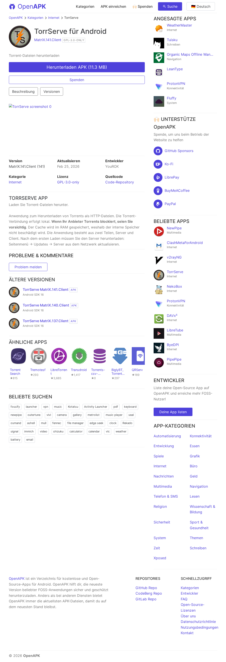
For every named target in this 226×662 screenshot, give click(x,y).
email (29, 439)
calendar (94, 431)
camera (62, 415)
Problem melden (28, 267)
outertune (34, 415)
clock (113, 423)
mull (43, 423)
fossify (15, 406)
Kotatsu (73, 406)
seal (131, 415)
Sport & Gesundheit (199, 525)
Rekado (127, 423)
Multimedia (163, 486)
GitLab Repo (146, 599)
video (43, 431)
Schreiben (198, 548)
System (160, 538)
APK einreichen (113, 6)
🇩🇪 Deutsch (200, 6)
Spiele (159, 456)
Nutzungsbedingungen (199, 627)
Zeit (157, 548)
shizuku (58, 431)
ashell (31, 423)
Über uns (188, 616)
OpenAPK (16, 17)
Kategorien (85, 6)
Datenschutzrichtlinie (198, 621)
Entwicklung (164, 446)
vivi (49, 415)
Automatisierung (167, 436)
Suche (172, 6)
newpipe (16, 415)
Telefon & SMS (166, 496)
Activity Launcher (95, 406)
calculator (76, 431)
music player (114, 415)
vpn (45, 406)
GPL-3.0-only (68, 182)
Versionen (51, 91)
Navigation (199, 486)
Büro (194, 466)
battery (15, 439)
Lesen (195, 496)
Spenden (77, 80)
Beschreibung (23, 91)
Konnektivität (201, 436)
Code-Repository (119, 182)
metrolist (94, 415)
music (58, 406)
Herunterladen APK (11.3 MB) (77, 67)
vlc (108, 431)
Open (32, 6)
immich (29, 431)
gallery (77, 415)
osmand (16, 423)
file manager (75, 423)
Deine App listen (173, 412)
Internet (53, 17)
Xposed (160, 558)
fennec (56, 423)
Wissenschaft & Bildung (202, 509)
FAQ (184, 599)
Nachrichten (164, 476)
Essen (195, 446)
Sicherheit (162, 522)
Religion (160, 506)
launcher (31, 406)
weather (121, 431)
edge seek (96, 423)
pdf (115, 406)
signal (14, 431)
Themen (196, 538)
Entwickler (189, 593)
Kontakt (187, 633)
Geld (194, 476)
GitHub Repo (146, 588)
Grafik (195, 456)
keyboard (130, 406)
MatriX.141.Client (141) (27, 166)
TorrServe (50, 31)
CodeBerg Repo (149, 593)
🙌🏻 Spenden (142, 6)
